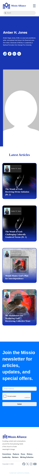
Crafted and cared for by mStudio (19, 473)
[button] (34, 6)
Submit (19, 404)
